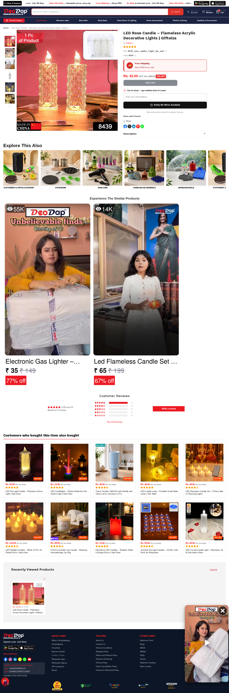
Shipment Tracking (148, 662)
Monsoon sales (62, 20)
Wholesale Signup (59, 662)
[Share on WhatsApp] (142, 127)
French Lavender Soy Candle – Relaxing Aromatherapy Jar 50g (69, 551)
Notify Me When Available (167, 105)
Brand (54, 670)
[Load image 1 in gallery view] (10, 41)
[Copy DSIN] (135, 55)
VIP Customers (58, 666)
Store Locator (145, 666)
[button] (129, 47)
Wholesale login (58, 659)
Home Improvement (155, 20)
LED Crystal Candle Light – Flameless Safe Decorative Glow (204, 551)
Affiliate (143, 651)
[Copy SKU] (165, 51)
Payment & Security (104, 659)
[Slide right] (10, 106)
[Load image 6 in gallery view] (10, 99)
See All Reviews (114, 422)
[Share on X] (129, 127)
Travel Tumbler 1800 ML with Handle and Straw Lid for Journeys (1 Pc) (114, 492)
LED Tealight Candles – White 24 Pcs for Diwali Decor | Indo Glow (24, 551)
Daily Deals (102, 20)
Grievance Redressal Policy (107, 670)
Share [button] (128, 121)
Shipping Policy (102, 651)
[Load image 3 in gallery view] (10, 64)
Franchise (56, 647)
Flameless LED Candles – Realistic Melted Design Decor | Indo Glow (114, 551)
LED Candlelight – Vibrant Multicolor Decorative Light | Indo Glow (69, 492)
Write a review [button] (169, 409)
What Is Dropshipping (61, 640)
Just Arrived (41, 20)
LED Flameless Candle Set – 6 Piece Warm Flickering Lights (204, 492)
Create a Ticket (58, 655)
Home (6, 28)
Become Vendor (58, 651)
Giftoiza (129, 43)
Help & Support (14, 3)
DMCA (142, 647)
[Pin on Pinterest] (138, 127)
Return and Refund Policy (106, 655)
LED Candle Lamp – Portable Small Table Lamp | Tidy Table (159, 492)
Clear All (213, 570)
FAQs (142, 655)
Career (143, 659)
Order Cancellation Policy (106, 666)
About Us (100, 640)
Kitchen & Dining (180, 20)
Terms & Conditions (104, 647)
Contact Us (100, 644)
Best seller (83, 20)
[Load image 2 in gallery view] (10, 53)
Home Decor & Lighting (126, 20)
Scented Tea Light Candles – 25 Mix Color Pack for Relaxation (159, 551)
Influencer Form (146, 640)
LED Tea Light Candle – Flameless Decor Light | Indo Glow (24, 492)
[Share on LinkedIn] (134, 127)
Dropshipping (57, 644)
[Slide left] (10, 33)
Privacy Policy (101, 662)
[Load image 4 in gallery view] (10, 76)
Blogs (142, 644)
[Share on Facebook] (125, 127)
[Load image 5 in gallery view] (10, 87)
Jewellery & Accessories (207, 20)
